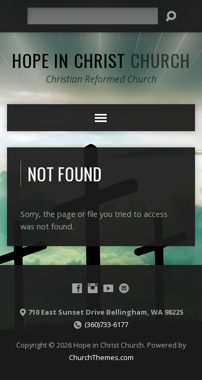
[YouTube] (108, 288)
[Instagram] (92, 288)
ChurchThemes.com (101, 357)
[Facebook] (77, 288)
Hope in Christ (101, 60)
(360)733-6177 (106, 324)
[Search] (170, 16)
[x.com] (124, 288)
